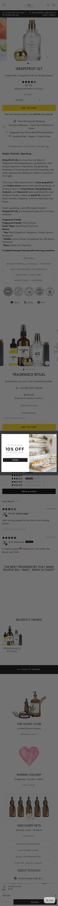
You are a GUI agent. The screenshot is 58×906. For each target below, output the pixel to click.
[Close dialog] (55, 436)
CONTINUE (15, 460)
